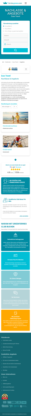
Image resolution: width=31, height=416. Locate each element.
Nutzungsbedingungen (8, 387)
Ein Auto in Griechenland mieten (10, 360)
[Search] (15, 50)
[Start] (2, 62)
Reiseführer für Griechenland (10, 367)
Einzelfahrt (8, 26)
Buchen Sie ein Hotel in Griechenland (12, 363)
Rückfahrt (8, 29)
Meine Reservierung (7, 347)
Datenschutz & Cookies (8, 390)
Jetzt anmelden (24, 216)
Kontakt (5, 380)
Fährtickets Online (7, 340)
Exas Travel (15, 62)
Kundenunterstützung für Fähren (11, 343)
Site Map (5, 370)
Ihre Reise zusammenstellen (14, 31)
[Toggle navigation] (26, 3)
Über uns (5, 377)
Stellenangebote (7, 383)
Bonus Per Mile (6, 350)
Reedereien (8, 62)
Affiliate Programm (7, 357)
